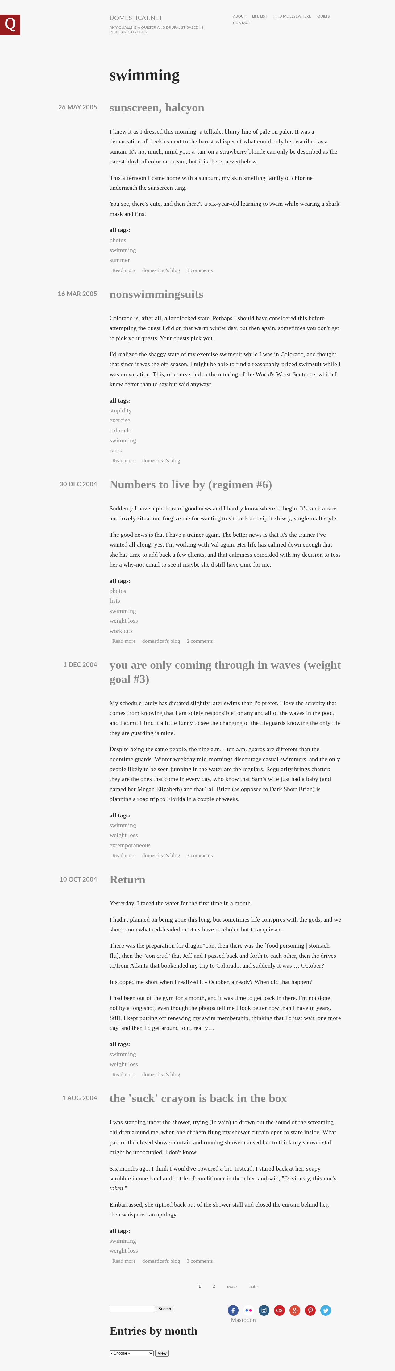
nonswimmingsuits (156, 293)
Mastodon (243, 1319)
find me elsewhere (292, 16)
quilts (323, 16)
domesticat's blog (161, 270)
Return (127, 879)
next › (232, 1286)
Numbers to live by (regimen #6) (191, 484)
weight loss (124, 620)
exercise (120, 420)
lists (115, 600)
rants (116, 450)
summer (120, 259)
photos (118, 240)
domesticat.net (136, 18)
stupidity (121, 410)
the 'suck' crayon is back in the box (198, 1098)
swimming (123, 249)
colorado (120, 430)
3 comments (200, 270)
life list (259, 16)
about (239, 16)
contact (241, 23)
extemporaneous (130, 845)
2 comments (200, 641)
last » (254, 1286)
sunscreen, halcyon (157, 107)
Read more (124, 270)
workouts (121, 630)
